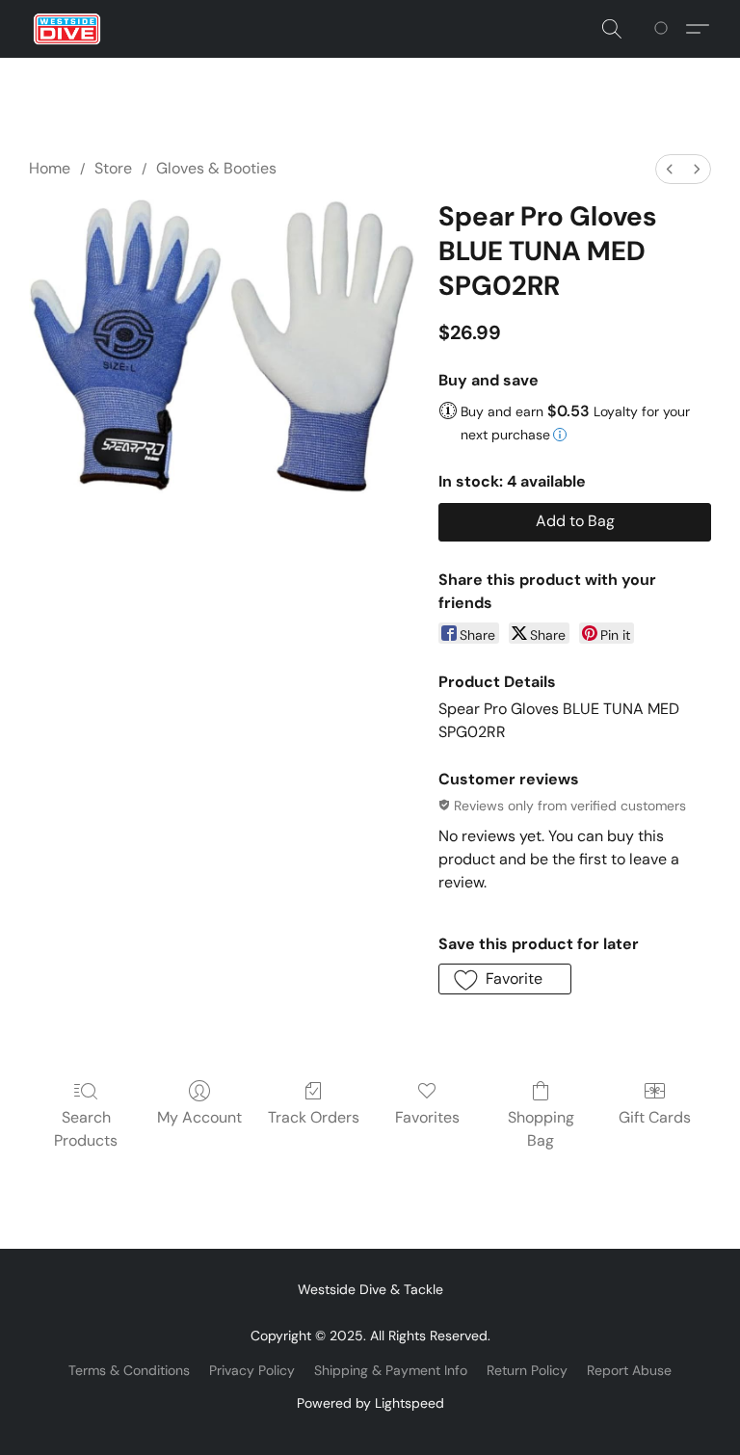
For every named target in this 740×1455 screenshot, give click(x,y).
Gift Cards (655, 1117)
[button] (67, 29)
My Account (199, 1117)
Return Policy (527, 1370)
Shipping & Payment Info (390, 1370)
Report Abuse (629, 1370)
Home (49, 168)
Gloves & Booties (216, 168)
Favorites (427, 1117)
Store (113, 168)
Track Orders (313, 1117)
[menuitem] (669, 169)
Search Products (86, 1129)
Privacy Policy (252, 1370)
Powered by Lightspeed (370, 1403)
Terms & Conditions (129, 1370)
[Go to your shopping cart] (664, 29)
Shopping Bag (541, 1129)
